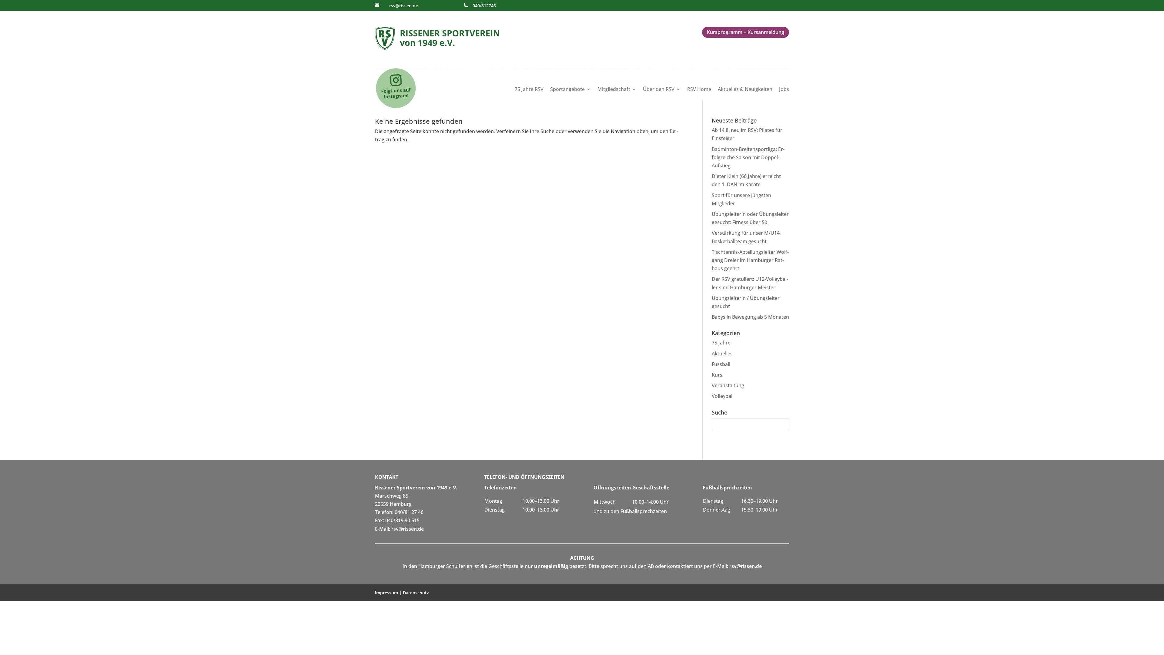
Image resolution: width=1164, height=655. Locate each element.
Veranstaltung (728, 385)
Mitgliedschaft (613, 89)
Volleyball (723, 396)
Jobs (784, 89)
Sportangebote (567, 89)
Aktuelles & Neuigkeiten (745, 89)
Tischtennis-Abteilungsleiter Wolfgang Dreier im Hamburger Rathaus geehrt (750, 260)
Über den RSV (658, 89)
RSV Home (699, 89)
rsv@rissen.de (403, 5)
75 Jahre (721, 342)
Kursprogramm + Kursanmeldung (745, 32)
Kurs (717, 374)
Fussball (721, 364)
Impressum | (389, 593)
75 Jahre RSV (529, 89)
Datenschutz (416, 593)
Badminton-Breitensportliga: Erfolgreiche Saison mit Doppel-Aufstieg (748, 157)
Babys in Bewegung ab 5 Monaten (750, 317)
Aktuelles (722, 353)
